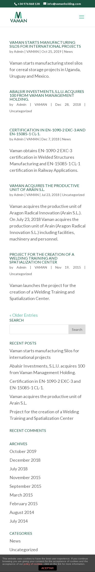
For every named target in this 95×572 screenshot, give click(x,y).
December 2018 (25, 460)
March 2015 (21, 494)
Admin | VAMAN (26, 51)
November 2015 (25, 477)
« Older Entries (24, 315)
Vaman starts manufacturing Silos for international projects (45, 44)
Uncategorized (21, 111)
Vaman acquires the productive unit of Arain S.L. (44, 187)
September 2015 (25, 486)
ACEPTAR (47, 568)
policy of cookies (33, 564)
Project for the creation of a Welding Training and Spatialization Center (42, 258)
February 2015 (24, 503)
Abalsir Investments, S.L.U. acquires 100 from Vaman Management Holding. (47, 95)
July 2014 (19, 521)
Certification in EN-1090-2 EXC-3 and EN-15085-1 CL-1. (48, 132)
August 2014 (22, 512)
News (68, 51)
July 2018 (19, 468)
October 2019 (23, 451)
